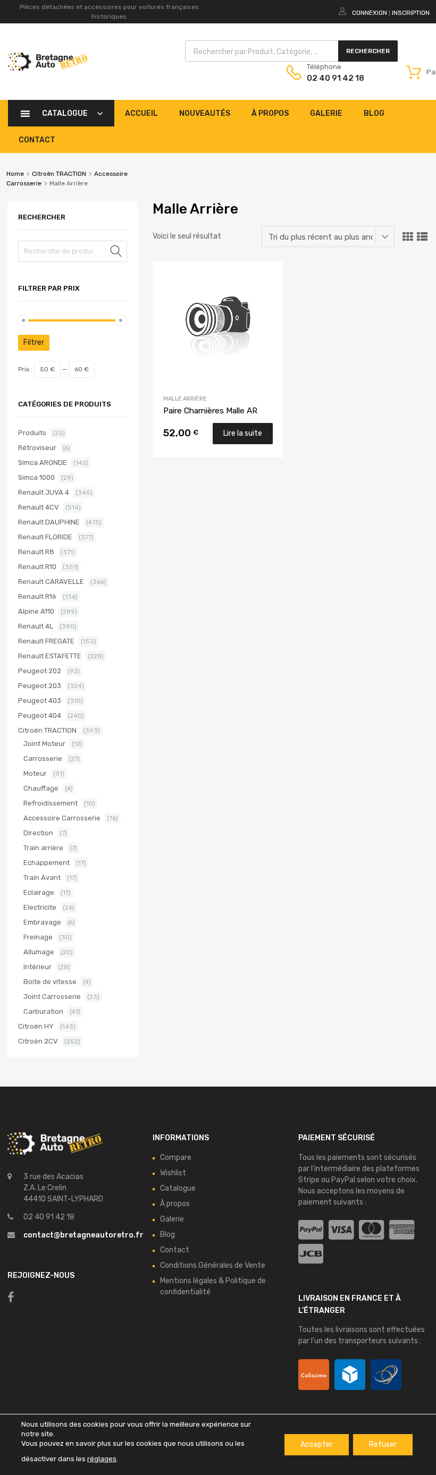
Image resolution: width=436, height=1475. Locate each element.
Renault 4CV (38, 507)
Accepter (316, 1444)
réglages (101, 1459)
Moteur (35, 773)
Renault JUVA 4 (43, 492)
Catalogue (65, 113)
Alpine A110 (36, 611)
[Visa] (341, 1230)
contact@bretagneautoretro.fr (83, 1235)
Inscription (411, 12)
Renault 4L (35, 626)
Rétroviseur (37, 448)
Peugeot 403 (39, 701)
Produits (32, 433)
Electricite (39, 907)
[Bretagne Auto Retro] (48, 68)
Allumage (38, 952)
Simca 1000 (36, 477)
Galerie (326, 113)
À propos (270, 113)
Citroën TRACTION (59, 173)
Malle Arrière (185, 398)
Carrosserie (42, 758)
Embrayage (42, 922)
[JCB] (310, 1254)
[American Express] (401, 1230)
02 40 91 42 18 (333, 78)
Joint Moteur (44, 744)
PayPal (343, 1179)
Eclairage (38, 892)
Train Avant (42, 877)
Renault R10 (37, 567)
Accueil (141, 113)
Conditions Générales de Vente (212, 1265)
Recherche (116, 253)
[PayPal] (310, 1230)
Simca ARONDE (42, 463)
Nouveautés (204, 113)
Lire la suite (242, 433)
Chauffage (40, 788)
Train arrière (43, 848)
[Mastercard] (371, 1230)
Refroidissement (50, 803)
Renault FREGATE (46, 641)
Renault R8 (36, 552)
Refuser (383, 1444)
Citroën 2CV (38, 1041)
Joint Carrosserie (52, 997)
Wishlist (173, 1172)
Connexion (369, 12)
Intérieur (37, 967)
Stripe (309, 1179)
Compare (175, 1157)
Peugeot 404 (39, 715)
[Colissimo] (313, 1374)
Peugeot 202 (39, 671)
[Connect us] (10, 1297)
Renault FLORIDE (45, 537)
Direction (38, 833)
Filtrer (33, 342)
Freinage (38, 937)
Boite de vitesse (50, 982)
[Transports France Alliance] (386, 1374)
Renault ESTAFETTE (49, 656)
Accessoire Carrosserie (61, 818)
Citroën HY (36, 1026)
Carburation (43, 1011)
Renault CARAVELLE (51, 582)
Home (15, 173)
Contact (37, 140)
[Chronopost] (349, 1374)
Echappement (46, 863)
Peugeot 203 (39, 686)
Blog (374, 113)
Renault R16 (37, 596)
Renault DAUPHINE (49, 522)
